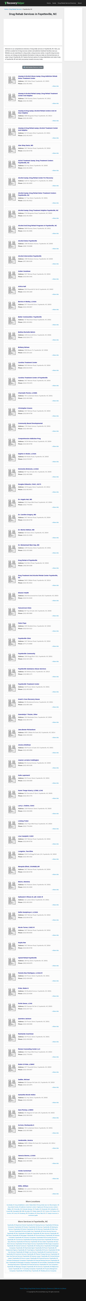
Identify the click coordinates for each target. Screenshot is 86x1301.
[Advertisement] (33, 32)
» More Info (55, 86)
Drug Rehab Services (15, 9)
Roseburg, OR (23, 1213)
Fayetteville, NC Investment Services (47, 1252)
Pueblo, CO (38, 1209)
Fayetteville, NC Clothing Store (35, 1246)
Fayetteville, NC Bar (12, 1233)
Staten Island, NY (37, 1211)
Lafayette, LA (54, 1209)
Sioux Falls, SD (41, 1213)
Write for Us (58, 1288)
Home (49, 3)
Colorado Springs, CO (28, 1209)
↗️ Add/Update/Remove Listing (32, 67)
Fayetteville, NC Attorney (35, 1227)
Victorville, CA (18, 1209)
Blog (26, 1288)
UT (46, 1213)
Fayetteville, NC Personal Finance (36, 1235)
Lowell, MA (9, 1211)
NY (44, 1211)
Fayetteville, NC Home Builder (39, 1262)
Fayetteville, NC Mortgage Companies (20, 1262)
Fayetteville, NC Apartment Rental (17, 1225)
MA (23, 1211)
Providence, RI (32, 1213)
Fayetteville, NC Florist (41, 1248)
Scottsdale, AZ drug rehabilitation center (18, 1205)
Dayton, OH (56, 1211)
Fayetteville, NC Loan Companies (49, 1264)
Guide (54, 3)
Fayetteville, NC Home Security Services (45, 1231)
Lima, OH (16, 1213)
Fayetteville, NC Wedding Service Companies (44, 1271)
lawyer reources (52, 1213)
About (80, 3)
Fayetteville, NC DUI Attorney (35, 1229)
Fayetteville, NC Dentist (20, 1229)
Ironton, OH (10, 1213)
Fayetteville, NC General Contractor (16, 1246)
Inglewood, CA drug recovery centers (47, 1207)
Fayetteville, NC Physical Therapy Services (38, 1254)
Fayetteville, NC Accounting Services (47, 1237)
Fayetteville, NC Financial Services (40, 1258)
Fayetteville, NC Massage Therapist (16, 1266)
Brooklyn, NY (28, 1211)
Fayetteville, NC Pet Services (35, 1266)
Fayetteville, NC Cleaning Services (36, 1225)
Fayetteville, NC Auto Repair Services (26, 1244)
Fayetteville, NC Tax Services (15, 1239)
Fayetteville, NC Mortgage (19, 1235)
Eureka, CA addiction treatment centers (25, 1207)
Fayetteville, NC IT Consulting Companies (24, 1269)
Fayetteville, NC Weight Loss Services (26, 1252)
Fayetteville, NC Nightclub (25, 1233)
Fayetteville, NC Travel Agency (26, 1250)
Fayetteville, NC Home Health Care (24, 1231)
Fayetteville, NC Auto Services (41, 1233)
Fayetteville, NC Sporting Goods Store (34, 1239)
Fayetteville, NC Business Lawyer (32, 1256)
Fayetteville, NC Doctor (42, 1250)
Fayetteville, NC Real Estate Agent (25, 1248)
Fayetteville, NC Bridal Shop (24, 1271)
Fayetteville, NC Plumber (21, 1227)
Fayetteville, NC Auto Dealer (38, 1241)
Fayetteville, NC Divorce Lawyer (21, 1258)
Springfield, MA (17, 1211)
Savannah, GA (46, 1209)
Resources (50, 1288)
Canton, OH (49, 1211)
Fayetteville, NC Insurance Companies (25, 1237)
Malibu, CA (10, 1209)
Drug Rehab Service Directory (67, 3)
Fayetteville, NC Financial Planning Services (38, 1260)
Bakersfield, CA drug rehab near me (39, 1205)
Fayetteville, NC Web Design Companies (47, 1244)
